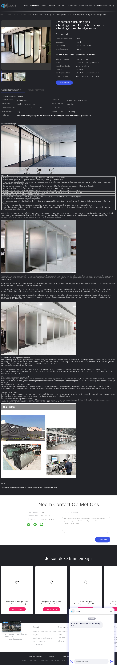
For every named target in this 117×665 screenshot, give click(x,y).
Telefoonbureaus (39, 641)
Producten (34, 6)
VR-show (52, 6)
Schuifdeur (5, 488)
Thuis (26, 6)
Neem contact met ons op (104, 6)
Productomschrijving (35, 90)
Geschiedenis (63, 631)
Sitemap (52, 656)
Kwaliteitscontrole (85, 6)
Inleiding (61, 641)
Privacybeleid (67, 656)
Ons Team (61, 638)
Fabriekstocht (72, 6)
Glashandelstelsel (39, 644)
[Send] (111, 661)
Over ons (61, 6)
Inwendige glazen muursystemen (21, 488)
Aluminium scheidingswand (42, 638)
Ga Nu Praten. (64, 82)
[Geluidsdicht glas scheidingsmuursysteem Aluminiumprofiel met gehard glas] (86, 582)
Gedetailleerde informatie (12, 90)
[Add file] (71, 661)
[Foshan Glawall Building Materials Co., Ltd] (30, 525)
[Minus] (111, 611)
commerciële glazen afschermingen (45, 488)
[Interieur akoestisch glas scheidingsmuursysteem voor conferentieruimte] (51, 582)
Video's (43, 6)
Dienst (60, 634)
